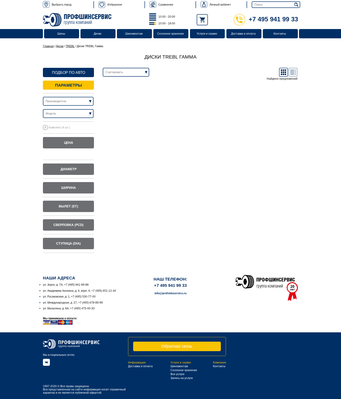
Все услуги (177, 374)
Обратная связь (176, 346)
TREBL (70, 46)
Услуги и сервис (207, 33)
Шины (61, 33)
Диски (97, 33)
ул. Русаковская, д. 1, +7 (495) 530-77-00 (69, 296)
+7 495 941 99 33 (273, 19)
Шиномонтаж (134, 33)
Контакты (279, 33)
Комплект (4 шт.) (59, 127)
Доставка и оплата (243, 33)
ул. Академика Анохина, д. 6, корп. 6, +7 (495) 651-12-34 (79, 290)
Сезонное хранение (170, 33)
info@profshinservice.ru (170, 293)
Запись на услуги (181, 378)
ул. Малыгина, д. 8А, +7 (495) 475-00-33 (69, 308)
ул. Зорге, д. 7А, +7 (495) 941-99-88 (66, 284)
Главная (48, 46)
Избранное (114, 4)
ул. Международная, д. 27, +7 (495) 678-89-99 (73, 302)
